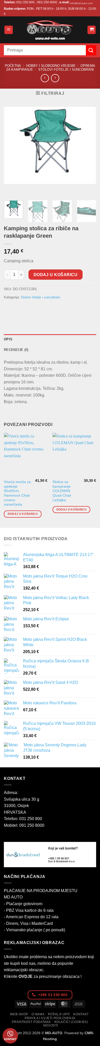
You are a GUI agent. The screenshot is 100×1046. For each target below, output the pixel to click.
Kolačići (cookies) (71, 1022)
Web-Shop (19, 1014)
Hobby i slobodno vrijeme (51, 66)
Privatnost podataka (31, 1022)
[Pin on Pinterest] (45, 309)
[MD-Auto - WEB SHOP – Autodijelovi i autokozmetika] (50, 29)
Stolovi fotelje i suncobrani (66, 69)
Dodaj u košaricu (55, 275)
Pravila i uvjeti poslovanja (50, 1018)
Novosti (50, 1025)
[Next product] (45, 78)
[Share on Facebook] (18, 309)
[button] (8, 30)
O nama (38, 1014)
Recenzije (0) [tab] (16, 350)
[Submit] (91, 50)
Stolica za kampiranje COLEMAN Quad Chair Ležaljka (62, 491)
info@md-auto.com (81, 3)
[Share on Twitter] (27, 309)
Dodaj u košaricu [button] (23, 513)
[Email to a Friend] (36, 309)
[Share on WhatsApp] (8, 309)
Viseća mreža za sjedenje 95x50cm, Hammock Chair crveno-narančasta (17, 493)
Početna (13, 66)
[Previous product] (55, 78)
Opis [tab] (8, 339)
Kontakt (80, 1014)
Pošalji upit (59, 1014)
